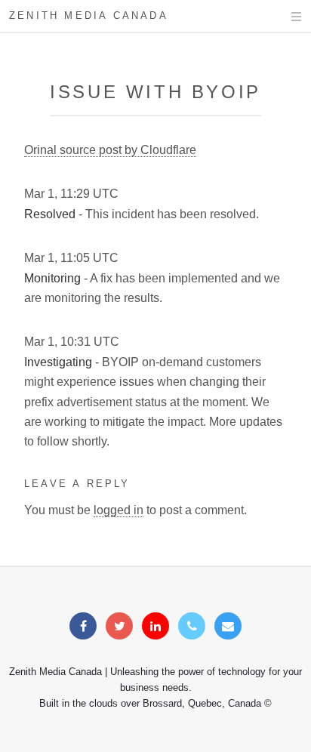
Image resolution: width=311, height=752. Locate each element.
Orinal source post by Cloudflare (110, 149)
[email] (228, 626)
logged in (118, 510)
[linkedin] (155, 626)
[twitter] (119, 626)
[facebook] (83, 626)
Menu (282, 16)
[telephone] (191, 626)
